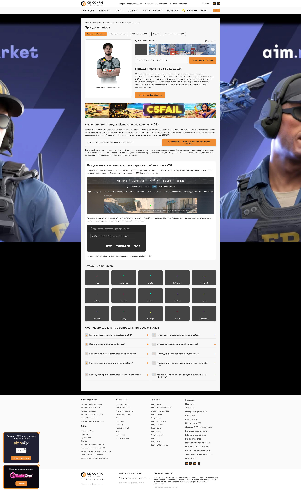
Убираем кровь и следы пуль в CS (94, 458)
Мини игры (120, 425)
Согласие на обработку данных (131, 483)
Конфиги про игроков (196, 431)
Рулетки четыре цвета (124, 411)
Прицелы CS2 (98, 22)
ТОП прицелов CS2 (139, 34)
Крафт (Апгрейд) (122, 428)
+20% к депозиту (21, 458)
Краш (118, 418)
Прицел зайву (155, 442)
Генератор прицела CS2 (174, 34)
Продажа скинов (122, 404)
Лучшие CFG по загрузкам (198, 427)
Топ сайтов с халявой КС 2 (199, 454)
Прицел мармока (157, 435)
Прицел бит (155, 438)
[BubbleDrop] (21, 475)
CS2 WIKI (190, 415)
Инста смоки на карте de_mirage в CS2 (96, 451)
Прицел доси (155, 431)
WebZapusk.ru (173, 487)
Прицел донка (156, 428)
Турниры (189, 407)
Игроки (156, 34)
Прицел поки (155, 418)
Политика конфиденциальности (93, 484)
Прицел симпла (156, 414)
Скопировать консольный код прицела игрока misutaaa (189, 142)
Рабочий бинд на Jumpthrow (92, 455)
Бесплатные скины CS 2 (197, 450)
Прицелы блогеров (118, 34)
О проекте (190, 458)
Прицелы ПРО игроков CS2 (161, 407)
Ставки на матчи (122, 438)
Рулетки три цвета (123, 407)
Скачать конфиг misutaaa (150, 95)
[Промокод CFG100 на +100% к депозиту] (150, 110)
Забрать (21, 483)
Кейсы (118, 431)
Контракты (120, 421)
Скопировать (211, 41)
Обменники (120, 435)
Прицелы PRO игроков (115, 22)
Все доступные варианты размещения (134, 478)
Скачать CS (191, 419)
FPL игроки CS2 (193, 423)
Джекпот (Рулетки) (123, 414)
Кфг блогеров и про (195, 435)
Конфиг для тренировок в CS (92, 444)
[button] (173, 53)
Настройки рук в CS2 (196, 411)
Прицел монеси (156, 425)
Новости (189, 403)
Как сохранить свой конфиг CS (93, 448)
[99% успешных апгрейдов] (189, 10)
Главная (88, 22)
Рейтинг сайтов (193, 438)
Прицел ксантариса (158, 421)
